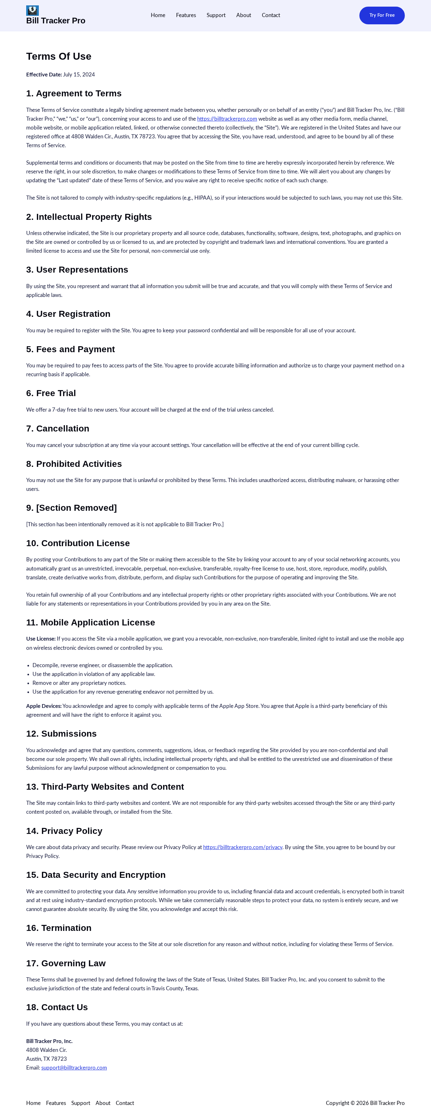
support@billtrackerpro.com (74, 1068)
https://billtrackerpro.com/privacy (242, 847)
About (243, 15)
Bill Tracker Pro (56, 20)
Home (158, 15)
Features (186, 15)
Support (216, 15)
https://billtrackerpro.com (227, 119)
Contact (271, 15)
